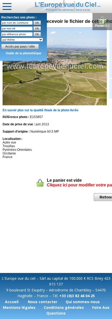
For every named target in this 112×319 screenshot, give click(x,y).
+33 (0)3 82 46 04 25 (77, 295)
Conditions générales (64, 307)
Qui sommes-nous (83, 301)
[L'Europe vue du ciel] (69, 6)
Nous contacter (42, 301)
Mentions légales (19, 307)
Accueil (11, 301)
